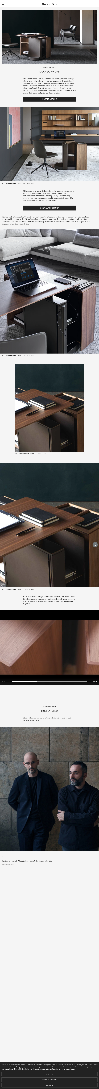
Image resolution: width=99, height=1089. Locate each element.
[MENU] (3, 3)
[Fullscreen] (90, 681)
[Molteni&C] (49, 3)
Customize (49, 1085)
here (16, 1069)
